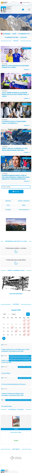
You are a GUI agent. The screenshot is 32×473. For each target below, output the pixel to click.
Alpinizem (8, 201)
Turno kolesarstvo (24, 209)
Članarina (6, 34)
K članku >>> (27, 69)
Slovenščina (26, 2)
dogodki (16, 355)
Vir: (2, 268)
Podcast (23, 37)
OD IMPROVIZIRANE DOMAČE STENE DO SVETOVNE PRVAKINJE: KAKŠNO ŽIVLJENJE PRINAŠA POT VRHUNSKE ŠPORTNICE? (15, 177)
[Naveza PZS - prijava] (5, 2)
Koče (14, 34)
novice (16, 41)
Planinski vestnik (11, 37)
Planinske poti (24, 34)
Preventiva (8, 209)
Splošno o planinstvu (24, 201)
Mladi (23, 205)
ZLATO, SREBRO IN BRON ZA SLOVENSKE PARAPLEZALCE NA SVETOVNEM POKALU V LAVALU (15, 94)
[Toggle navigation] (29, 9)
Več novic (16, 191)
